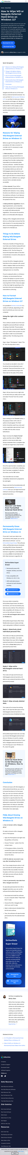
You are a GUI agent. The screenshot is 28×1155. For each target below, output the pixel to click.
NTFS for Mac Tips (5, 1123)
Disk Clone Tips (5, 1131)
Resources (5, 1127)
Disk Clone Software (6, 1109)
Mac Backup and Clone (6, 1134)
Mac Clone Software (6, 1112)
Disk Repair (4, 1120)
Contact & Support (5, 1064)
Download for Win (8, 43)
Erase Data (8, 8)
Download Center (5, 1067)
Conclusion (8, 84)
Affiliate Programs (5, 1070)
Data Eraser (4, 1115)
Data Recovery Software (7, 1086)
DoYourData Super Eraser (10, 543)
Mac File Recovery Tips (6, 1095)
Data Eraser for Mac (6, 1117)
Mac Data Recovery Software (8, 1089)
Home (2, 8)
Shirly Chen (13, 52)
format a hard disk (17, 305)
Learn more (21, 1151)
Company (3, 1061)
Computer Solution (5, 1143)
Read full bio (12, 1024)
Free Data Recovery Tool (7, 1101)
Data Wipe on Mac (5, 1140)
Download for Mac (8, 46)
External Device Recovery (7, 1098)
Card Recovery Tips (6, 1146)
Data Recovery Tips (6, 1092)
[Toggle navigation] (26, 1)
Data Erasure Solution (6, 1137)
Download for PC (13, 589)
